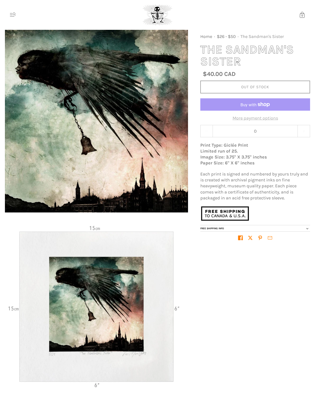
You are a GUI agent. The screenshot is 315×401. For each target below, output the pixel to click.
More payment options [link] (255, 118)
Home (206, 36)
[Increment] (304, 131)
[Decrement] (206, 131)
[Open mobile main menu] (13, 15)
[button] (240, 237)
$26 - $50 (226, 36)
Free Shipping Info (212, 228)
